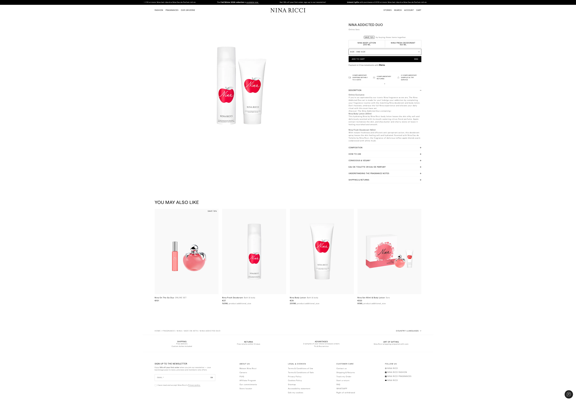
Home (158, 331)
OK (211, 377)
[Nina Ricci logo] (288, 10)
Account (409, 10)
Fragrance (169, 331)
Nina (179, 331)
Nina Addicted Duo (210, 331)
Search (398, 10)
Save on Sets (191, 331)
